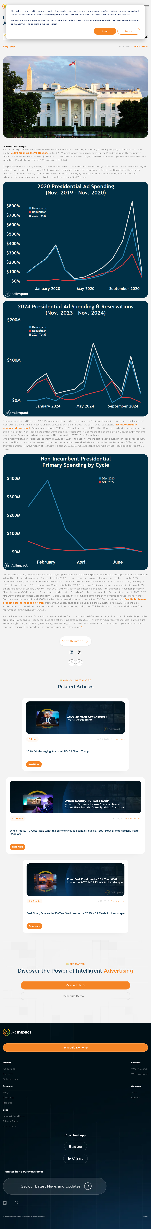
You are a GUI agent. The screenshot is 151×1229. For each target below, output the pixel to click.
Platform (8, 1074)
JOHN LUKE (16, 1216)
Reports (7, 1102)
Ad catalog (9, 1068)
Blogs (6, 1092)
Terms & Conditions (13, 1116)
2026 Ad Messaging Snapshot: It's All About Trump (57, 751)
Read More (33, 764)
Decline (128, 31)
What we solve (139, 1074)
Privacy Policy (10, 1121)
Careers (135, 1097)
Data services (10, 1079)
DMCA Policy (10, 1126)
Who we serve (139, 1068)
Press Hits (8, 1097)
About (134, 1092)
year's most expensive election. (29, 153)
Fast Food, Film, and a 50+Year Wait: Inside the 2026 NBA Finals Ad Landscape (75, 913)
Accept (105, 31)
